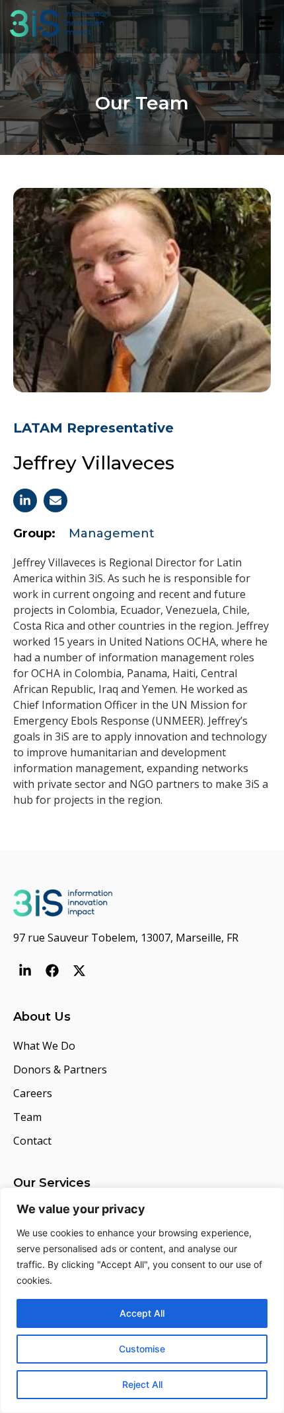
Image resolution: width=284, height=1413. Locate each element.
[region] (142, 1300)
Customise (142, 1348)
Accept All (142, 1313)
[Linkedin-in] (25, 500)
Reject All (142, 1384)
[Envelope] (55, 500)
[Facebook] (52, 970)
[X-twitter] (79, 970)
